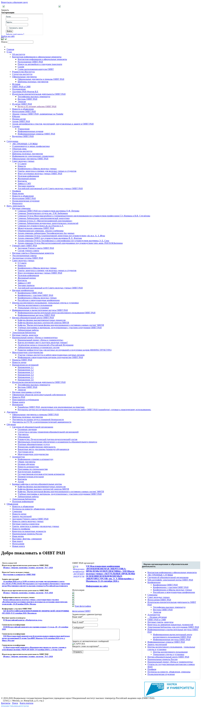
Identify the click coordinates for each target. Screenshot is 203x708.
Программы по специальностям (33, 469)
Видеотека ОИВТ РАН (23, 136)
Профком (16, 191)
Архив (21, 481)
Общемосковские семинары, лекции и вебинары (41, 231)
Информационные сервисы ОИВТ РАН (36, 134)
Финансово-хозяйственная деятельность (37, 447)
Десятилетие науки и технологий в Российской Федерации (45, 345)
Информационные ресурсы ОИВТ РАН (36, 315)
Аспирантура (18, 457)
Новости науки (19, 362)
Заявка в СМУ (24, 183)
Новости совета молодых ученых (28, 521)
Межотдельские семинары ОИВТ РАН (36, 228)
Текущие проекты (26, 186)
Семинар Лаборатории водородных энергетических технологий (48, 223)
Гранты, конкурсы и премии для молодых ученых (35, 526)
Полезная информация (28, 176)
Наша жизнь (18, 193)
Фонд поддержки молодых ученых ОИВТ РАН (40, 173)
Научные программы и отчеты (26, 392)
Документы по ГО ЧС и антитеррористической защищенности (41, 422)
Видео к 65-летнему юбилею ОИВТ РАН (37, 106)
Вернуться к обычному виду (14, 2)
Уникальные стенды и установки (33, 308)
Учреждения (23, 129)
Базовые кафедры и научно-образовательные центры (37, 484)
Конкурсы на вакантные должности (29, 531)
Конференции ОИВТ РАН (30, 293)
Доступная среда (25, 452)
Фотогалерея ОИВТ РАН (24, 111)
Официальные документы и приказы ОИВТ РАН (41, 79)
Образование (24, 437)
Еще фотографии (83, 606)
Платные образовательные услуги (34, 444)
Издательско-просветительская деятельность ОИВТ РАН (39, 94)
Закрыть (5, 10)
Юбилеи (16, 116)
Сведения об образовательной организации (32, 427)
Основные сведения (27, 429)
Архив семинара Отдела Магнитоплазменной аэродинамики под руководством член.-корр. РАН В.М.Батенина (70, 243)
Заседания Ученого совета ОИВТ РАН (36, 248)
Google (21, 67)
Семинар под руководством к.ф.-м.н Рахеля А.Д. (41, 226)
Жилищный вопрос (27, 178)
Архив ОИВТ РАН (21, 121)
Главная (10, 49)
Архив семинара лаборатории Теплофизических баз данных (46, 233)
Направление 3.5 (26, 377)
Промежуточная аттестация (31, 476)
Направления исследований (25, 365)
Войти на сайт (8, 36)
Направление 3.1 (26, 367)
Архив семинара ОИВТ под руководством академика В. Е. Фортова (50, 238)
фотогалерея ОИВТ (81, 611)
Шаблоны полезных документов (33, 81)
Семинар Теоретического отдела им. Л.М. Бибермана (43, 213)
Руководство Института (23, 72)
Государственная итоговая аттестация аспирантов (41, 474)
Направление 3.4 (26, 375)
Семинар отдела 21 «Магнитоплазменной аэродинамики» (45, 221)
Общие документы (26, 462)
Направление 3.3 (26, 372)
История (16, 84)
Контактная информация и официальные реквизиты (36, 57)
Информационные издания (30, 131)
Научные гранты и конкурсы (25, 524)
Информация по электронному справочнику (33, 156)
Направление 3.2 (26, 370)
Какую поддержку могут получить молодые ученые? (43, 342)
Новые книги (18, 402)
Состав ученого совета (28, 250)
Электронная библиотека (24, 332)
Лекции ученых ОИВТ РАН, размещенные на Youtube (37, 114)
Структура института (22, 74)
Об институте (18, 54)
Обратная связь (19, 149)
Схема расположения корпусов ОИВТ (36, 69)
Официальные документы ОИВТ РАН (30, 158)
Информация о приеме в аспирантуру (35, 459)
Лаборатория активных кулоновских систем (38, 347)
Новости (22, 166)
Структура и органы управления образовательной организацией (48, 432)
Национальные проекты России (27, 534)
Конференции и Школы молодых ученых (37, 168)
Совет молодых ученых (23, 161)
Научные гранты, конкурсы (25, 335)
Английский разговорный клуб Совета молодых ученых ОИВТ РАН (50, 188)
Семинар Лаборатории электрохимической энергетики (44, 218)
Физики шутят (19, 119)
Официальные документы (24, 76)
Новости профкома (21, 529)
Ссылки (16, 126)
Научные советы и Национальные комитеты (33, 253)
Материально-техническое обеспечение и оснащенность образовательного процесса (57, 442)
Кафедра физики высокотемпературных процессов (42, 320)
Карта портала (26, 703)
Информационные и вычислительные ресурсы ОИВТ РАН (40, 310)
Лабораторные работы (28, 330)
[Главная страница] (60, 6)
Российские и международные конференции (39, 300)
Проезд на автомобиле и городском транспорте (40, 64)
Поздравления (19, 89)
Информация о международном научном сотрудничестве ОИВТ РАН (50, 357)
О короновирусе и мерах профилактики (31, 146)
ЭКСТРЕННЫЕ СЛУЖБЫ (25, 144)
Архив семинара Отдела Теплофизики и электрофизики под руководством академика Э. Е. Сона (63, 240)
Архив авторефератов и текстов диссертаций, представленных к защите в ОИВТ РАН (53, 124)
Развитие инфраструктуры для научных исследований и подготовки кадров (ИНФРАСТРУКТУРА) (65, 350)
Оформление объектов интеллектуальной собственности (39, 394)
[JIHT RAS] (6, 39)
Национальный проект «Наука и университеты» (35, 337)
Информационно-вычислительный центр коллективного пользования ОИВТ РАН (56, 312)
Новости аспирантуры (28, 467)
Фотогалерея (18, 544)
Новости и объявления (23, 109)
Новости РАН (18, 397)
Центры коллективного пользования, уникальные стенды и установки (45, 303)
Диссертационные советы (24, 255)
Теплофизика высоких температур (34, 96)
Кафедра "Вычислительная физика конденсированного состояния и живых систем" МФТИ (61, 325)
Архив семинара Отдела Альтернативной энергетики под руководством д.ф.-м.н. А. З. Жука (61, 235)
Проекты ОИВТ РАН (22, 360)
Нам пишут (17, 541)
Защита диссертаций (22, 516)
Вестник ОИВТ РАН (27, 99)
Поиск (15, 703)
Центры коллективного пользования (35, 305)
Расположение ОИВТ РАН (30, 62)
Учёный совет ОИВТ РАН (24, 245)
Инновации (17, 404)
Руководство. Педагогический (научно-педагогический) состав (47, 439)
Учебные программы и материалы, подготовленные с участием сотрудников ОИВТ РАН (60, 327)
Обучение (11, 424)
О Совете (22, 163)
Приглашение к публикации (25, 399)
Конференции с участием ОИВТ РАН (35, 295)
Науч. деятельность (16, 206)
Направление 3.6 (26, 380)
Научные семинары (21, 208)
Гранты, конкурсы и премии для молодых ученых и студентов (47, 171)
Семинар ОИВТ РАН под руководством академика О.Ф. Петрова (48, 211)
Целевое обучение (26, 464)
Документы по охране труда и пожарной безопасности (38, 419)
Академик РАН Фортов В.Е (25, 91)
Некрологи (17, 203)
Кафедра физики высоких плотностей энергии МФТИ (43, 322)
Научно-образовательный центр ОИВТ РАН (33, 317)
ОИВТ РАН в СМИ (21, 86)
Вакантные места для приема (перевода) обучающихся (43, 449)
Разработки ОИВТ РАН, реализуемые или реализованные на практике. (51, 407)
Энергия (22, 101)
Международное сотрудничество (27, 352)
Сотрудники (12, 141)
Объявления (12, 504)
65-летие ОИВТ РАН (22, 104)
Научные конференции (23, 290)
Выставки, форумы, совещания (27, 539)
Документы (12, 412)
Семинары (17, 511)
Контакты (22, 181)
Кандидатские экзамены (29, 471)
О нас (9, 52)
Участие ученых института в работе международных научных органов (51, 355)
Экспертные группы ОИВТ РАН (27, 258)
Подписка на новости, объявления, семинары (33, 509)
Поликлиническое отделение (25, 201)
